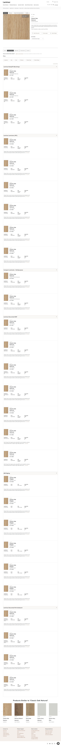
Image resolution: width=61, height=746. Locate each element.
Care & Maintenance (20, 733)
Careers (47, 1)
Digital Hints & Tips (48, 733)
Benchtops (16, 8)
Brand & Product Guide (29, 4)
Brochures (18, 734)
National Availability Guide (21, 737)
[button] (58, 743)
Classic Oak (21, 8)
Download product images (36, 38)
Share (34, 14)
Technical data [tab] (22, 50)
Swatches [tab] (28, 50)
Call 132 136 (5, 730)
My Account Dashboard (49, 734)
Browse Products (5, 4)
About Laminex (36, 4)
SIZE (18, 77)
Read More (27, 152)
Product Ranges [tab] (10, 50)
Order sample (44, 33)
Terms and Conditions (34, 737)
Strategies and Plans (34, 738)
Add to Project (54, 33)
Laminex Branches (6, 733)
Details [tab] (5, 50)
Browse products (6, 8)
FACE (11, 77)
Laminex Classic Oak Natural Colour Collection (32, 8)
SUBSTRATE (6, 77)
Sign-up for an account (49, 730)
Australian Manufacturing (35, 730)
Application (12, 8)
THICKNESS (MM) (26, 78)
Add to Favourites (36, 33)
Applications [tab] (16, 50)
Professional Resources (13, 4)
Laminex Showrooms (6, 734)
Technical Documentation (21, 730)
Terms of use (33, 734)
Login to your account (19, 53)
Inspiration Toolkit (21, 4)
